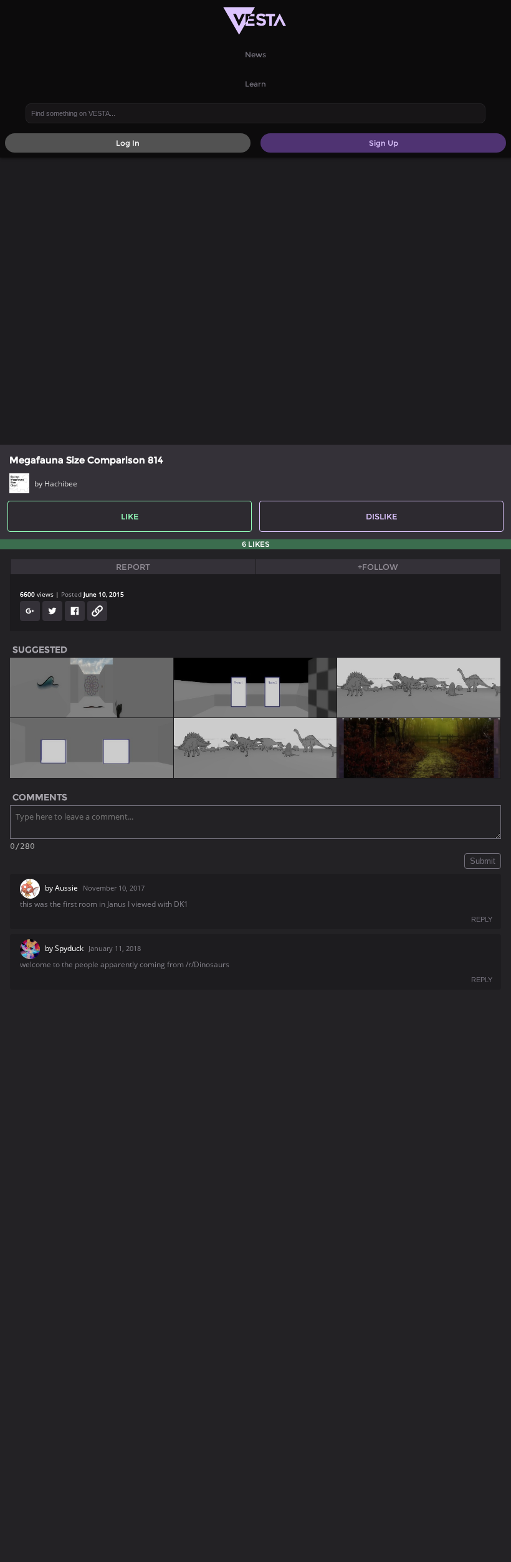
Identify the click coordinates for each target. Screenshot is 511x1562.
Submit (482, 861)
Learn (255, 83)
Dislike (382, 516)
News (255, 54)
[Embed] (97, 611)
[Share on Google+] (30, 611)
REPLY (481, 919)
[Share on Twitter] (52, 611)
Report (133, 567)
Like (130, 516)
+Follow (378, 567)
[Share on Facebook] (75, 611)
